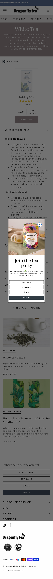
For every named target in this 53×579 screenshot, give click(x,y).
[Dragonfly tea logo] (14, 536)
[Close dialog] (39, 224)
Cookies (32, 566)
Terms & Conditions (11, 566)
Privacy (24, 566)
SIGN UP (26, 298)
